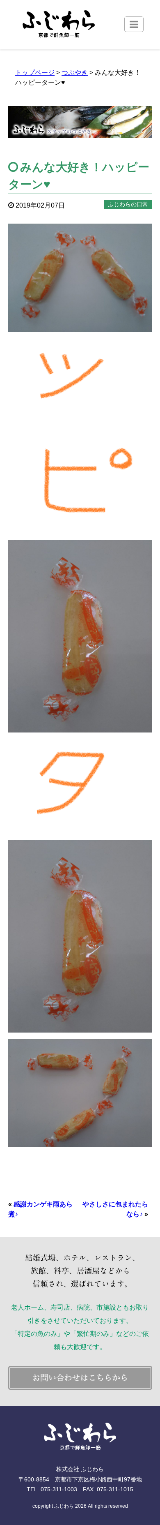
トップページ (35, 72)
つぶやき (75, 72)
